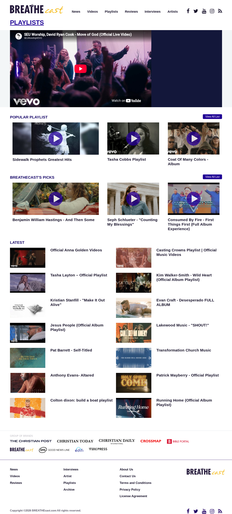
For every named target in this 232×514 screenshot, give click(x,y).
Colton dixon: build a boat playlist (81, 400)
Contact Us (128, 476)
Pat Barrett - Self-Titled (71, 350)
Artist (67, 476)
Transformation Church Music (183, 350)
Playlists (111, 11)
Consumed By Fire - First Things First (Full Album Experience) (191, 224)
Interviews (153, 11)
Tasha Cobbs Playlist (126, 159)
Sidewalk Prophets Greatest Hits (42, 159)
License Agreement (133, 496)
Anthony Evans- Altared (72, 375)
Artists (172, 11)
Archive (68, 489)
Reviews (131, 11)
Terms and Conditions (135, 483)
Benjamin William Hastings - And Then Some (54, 220)
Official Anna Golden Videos (76, 250)
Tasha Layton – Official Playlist (78, 275)
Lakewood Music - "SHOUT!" (182, 325)
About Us (126, 469)
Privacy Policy (130, 489)
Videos (92, 11)
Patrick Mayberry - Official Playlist (187, 375)
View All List (212, 116)
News (76, 11)
